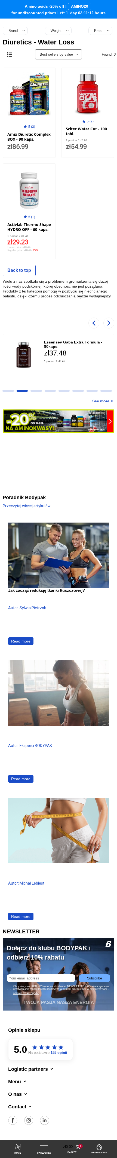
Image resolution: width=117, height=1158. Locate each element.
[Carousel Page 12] (36, 391)
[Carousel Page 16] (92, 391)
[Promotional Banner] (58, 421)
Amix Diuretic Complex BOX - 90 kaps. (29, 137)
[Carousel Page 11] (22, 391)
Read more (20, 641)
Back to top (19, 270)
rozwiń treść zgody (26, 993)
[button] (72, 1147)
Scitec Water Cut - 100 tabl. (86, 131)
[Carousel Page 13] (50, 391)
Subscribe (94, 978)
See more (100, 401)
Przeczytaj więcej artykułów (27, 506)
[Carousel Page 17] (106, 391)
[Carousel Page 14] (64, 391)
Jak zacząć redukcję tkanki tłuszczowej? (46, 590)
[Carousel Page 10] (8, 391)
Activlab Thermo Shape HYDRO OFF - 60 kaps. (29, 227)
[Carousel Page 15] (78, 391)
